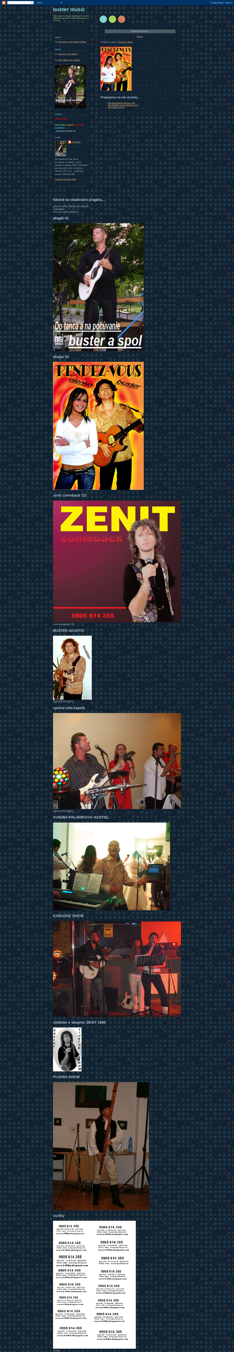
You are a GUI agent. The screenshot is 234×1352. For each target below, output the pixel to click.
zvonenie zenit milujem (68, 54)
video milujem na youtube (69, 60)
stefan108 (76, 142)
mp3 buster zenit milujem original (72, 42)
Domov (140, 36)
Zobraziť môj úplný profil (65, 179)
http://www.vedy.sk (116, 107)
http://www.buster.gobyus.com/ (121, 103)
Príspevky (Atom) (125, 42)
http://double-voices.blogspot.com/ (123, 105)
